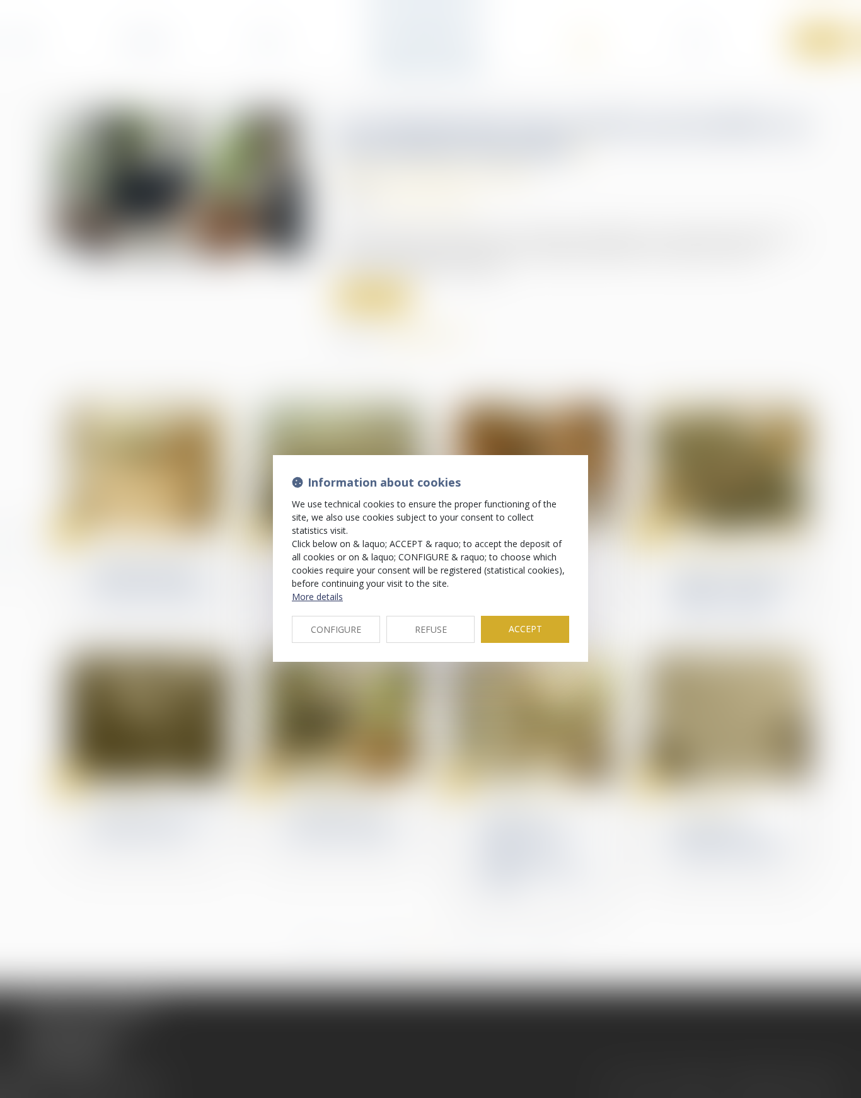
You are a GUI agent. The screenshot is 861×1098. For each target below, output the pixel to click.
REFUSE (431, 629)
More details (317, 597)
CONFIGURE (336, 629)
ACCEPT (525, 629)
